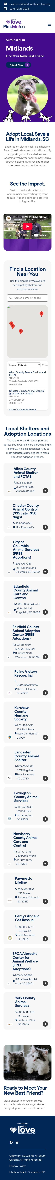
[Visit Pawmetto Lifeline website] (27, 890)
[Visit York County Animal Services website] (27, 1011)
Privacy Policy (17, 1166)
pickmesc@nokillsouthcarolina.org (29, 4)
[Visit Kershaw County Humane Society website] (27, 722)
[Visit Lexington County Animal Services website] (27, 806)
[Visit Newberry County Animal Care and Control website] (27, 848)
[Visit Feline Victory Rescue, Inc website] (27, 682)
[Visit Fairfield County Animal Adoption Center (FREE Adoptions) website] (27, 641)
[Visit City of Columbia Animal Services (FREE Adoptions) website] (27, 556)
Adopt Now (16, 65)
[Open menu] (49, 24)
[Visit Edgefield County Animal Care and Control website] (27, 599)
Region (12, 364)
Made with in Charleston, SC (27, 1172)
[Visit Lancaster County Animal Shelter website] (27, 765)
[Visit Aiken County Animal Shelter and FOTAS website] (27, 479)
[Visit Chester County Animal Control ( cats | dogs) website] (27, 516)
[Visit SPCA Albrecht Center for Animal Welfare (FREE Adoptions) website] (27, 968)
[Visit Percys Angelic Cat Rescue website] (27, 927)
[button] (21, 332)
